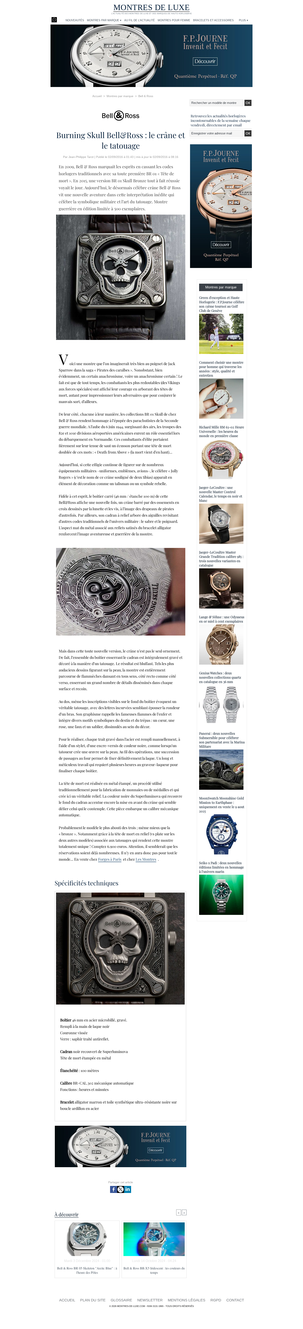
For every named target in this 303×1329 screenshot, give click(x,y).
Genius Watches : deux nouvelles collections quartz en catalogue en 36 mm (220, 677)
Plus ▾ (243, 20)
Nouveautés (75, 20)
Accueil (97, 96)
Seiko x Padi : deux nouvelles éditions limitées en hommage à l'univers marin (221, 867)
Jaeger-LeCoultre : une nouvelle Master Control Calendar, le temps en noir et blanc (220, 494)
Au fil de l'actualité (139, 20)
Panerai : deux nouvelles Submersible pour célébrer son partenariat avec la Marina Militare (222, 740)
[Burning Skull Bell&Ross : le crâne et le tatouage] (120, 216)
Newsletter (150, 1300)
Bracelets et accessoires (213, 20)
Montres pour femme (174, 20)
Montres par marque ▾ (104, 20)
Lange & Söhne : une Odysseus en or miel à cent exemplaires (221, 619)
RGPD (216, 1300)
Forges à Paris (109, 859)
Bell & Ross (145, 96)
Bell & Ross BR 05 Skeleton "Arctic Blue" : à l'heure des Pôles (87, 1270)
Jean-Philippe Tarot (81, 157)
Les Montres (146, 859)
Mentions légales (187, 1300)
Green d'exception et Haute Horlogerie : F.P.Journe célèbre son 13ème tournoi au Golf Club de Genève (221, 304)
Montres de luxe (151, 7)
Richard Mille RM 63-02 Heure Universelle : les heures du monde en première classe (221, 431)
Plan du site (93, 1300)
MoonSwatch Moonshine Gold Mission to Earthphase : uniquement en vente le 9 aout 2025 (221, 804)
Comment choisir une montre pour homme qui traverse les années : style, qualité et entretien (221, 368)
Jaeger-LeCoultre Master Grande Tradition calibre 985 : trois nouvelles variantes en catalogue (221, 558)
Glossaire (122, 1300)
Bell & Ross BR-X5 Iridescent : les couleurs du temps (154, 1270)
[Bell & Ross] (121, 114)
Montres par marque (120, 96)
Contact (235, 1300)
